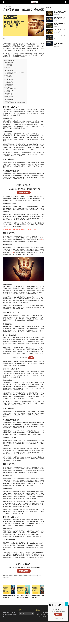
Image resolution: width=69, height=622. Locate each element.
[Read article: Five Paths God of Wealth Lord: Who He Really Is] (49, 37)
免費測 (31, 357)
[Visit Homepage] (34, 2)
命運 (7, 575)
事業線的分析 (9, 76)
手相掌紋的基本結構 (8, 62)
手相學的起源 (9, 81)
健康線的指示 (9, 78)
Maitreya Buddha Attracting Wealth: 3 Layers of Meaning (60, 30)
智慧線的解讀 (9, 65)
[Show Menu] (3, 2)
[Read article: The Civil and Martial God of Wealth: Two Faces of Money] (49, 43)
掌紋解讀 (25, 575)
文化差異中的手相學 (10, 82)
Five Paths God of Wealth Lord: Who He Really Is (59, 36)
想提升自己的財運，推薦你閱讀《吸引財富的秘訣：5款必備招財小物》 (20, 229)
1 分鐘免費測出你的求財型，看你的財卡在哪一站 (15, 72)
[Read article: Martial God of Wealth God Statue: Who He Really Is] (49, 19)
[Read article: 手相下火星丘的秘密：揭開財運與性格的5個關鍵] (23, 589)
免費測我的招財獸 (23, 192)
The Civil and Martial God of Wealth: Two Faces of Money (60, 43)
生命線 (34, 575)
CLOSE (66, 604)
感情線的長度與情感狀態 (11, 69)
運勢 (4, 577)
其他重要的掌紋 (7, 75)
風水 (8, 577)
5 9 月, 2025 (35, 599)
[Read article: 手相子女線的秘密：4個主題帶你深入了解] (38, 589)
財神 (12, 252)
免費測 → (58, 614)
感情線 (10, 575)
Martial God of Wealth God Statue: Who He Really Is (59, 18)
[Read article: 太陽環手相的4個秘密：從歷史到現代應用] (9, 589)
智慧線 (30, 575)
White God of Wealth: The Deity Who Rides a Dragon (59, 24)
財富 (42, 239)
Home (4, 6)
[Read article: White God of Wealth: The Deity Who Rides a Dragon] (49, 25)
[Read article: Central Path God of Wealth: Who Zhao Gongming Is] (49, 13)
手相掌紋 (20, 575)
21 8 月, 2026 (57, 14)
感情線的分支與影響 (10, 73)
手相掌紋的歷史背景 (8, 79)
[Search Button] (65, 2)
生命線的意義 (9, 64)
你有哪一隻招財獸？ (8, 70)
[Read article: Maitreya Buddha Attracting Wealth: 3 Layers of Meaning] (49, 31)
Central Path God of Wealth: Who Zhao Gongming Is (60, 12)
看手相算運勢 (8, 6)
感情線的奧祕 (7, 67)
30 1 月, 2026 (6, 599)
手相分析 (15, 575)
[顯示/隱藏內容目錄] (24, 61)
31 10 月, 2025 (20, 599)
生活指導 (38, 575)
